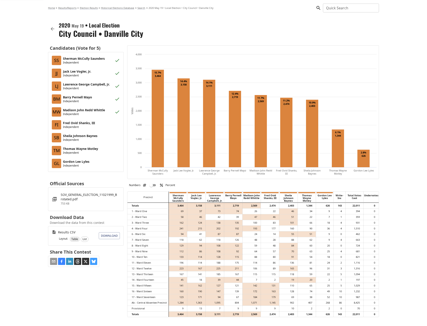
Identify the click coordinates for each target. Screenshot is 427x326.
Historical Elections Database (117, 8)
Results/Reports (67, 8)
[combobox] (350, 8)
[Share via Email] (53, 261)
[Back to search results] (52, 28)
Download (109, 236)
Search (141, 8)
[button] (75, 239)
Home (51, 8)
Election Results (89, 8)
